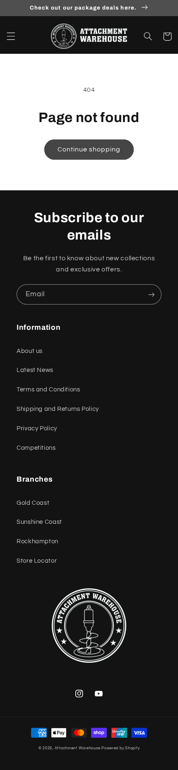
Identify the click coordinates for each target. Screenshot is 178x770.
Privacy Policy (37, 428)
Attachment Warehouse (78, 748)
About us (30, 351)
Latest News (35, 370)
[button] (10, 36)
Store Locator (37, 561)
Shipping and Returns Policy (58, 409)
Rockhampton (37, 541)
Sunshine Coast (39, 522)
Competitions (36, 448)
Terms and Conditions (48, 389)
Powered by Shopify (120, 748)
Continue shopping (89, 149)
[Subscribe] (151, 294)
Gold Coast (33, 503)
